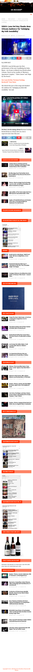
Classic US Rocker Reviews (10, 160)
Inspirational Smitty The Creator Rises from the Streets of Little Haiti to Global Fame (20, 336)
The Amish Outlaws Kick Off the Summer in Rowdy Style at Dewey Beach (19, 327)
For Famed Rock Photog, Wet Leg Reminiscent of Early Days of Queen (18, 354)
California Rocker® (8, 362)
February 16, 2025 (14, 577)
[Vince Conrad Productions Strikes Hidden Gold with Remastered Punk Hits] (5, 621)
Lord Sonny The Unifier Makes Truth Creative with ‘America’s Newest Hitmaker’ (18, 346)
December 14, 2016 (14, 204)
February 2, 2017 (13, 586)
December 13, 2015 (14, 631)
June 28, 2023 (13, 405)
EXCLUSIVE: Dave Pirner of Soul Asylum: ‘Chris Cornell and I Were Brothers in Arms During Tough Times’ (20, 612)
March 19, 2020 (13, 195)
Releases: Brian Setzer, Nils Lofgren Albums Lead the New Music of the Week (19, 376)
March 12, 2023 (13, 348)
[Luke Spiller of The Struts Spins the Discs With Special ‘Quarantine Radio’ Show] (5, 193)
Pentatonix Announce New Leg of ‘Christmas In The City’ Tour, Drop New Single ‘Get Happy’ (19, 265)
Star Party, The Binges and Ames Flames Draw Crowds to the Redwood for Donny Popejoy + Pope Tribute (19, 394)
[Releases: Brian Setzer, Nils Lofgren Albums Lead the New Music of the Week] (5, 377)
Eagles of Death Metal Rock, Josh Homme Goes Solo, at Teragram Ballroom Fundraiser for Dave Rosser (20, 201)
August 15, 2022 (13, 356)
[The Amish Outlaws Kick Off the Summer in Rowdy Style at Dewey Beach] (5, 328)
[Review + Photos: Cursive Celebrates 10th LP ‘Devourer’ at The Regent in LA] (5, 575)
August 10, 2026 (13, 259)
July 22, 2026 (13, 322)
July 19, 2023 (13, 388)
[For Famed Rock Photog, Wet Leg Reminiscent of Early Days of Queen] (5, 355)
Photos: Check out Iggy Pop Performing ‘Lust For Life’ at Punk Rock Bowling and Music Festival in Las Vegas (19, 184)
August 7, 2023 (13, 371)
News (13, 35)
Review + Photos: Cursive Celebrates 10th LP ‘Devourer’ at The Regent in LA (20, 574)
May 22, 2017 (13, 615)
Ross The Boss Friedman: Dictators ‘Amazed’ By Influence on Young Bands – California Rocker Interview (19, 602)
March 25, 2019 (6, 35)
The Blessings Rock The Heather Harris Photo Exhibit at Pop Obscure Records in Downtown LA (19, 174)
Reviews (5, 250)
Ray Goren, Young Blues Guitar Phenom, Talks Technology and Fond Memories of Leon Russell (19, 583)
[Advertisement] (16, 653)
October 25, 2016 (13, 605)
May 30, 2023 (13, 330)
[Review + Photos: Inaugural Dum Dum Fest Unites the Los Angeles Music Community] (5, 404)
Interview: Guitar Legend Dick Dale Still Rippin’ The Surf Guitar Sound (19, 628)
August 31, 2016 (13, 596)
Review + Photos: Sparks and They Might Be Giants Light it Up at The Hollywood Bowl (20, 385)
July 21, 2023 (13, 379)
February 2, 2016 (13, 623)
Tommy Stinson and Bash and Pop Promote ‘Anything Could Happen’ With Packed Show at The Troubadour (19, 165)
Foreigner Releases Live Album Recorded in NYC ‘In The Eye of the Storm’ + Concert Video (20, 275)
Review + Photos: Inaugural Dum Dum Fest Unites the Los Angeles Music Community (20, 403)
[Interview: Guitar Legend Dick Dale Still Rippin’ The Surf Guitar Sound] (5, 629)
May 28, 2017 (13, 187)
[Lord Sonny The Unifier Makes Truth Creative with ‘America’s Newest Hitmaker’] (5, 346)
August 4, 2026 (13, 278)
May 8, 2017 (12, 177)
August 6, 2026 (13, 268)
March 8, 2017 (13, 168)
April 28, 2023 (13, 339)
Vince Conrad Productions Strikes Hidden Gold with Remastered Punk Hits (20, 620)
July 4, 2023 (12, 397)
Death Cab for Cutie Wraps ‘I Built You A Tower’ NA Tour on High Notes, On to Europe (19, 256)
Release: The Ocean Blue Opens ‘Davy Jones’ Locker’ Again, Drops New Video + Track (19, 368)
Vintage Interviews (8, 570)
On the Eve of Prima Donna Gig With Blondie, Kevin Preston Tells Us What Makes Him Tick (19, 593)
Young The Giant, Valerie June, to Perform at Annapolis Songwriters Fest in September (20, 319)
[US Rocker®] (16, 6)
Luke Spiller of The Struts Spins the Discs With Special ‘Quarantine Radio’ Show (20, 192)
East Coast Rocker (8, 313)
